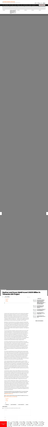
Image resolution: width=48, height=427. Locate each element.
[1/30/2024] (6, 8)
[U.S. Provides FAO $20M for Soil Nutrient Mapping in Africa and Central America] (34, 310)
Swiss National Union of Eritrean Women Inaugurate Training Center (41, 313)
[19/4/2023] (34, 8)
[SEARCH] (33, 2)
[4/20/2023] (27, 8)
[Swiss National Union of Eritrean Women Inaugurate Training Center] (34, 313)
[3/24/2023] (20, 8)
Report (27, 404)
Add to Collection (21, 404)
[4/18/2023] (42, 8)
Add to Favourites (13, 404)
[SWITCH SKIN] (37, 5)
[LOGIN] (46, 5)
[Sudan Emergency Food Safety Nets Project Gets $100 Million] (34, 317)
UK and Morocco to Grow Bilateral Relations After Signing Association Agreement (40, 306)
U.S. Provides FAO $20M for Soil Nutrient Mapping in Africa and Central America (41, 310)
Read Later (7, 404)
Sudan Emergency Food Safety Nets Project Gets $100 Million (41, 316)
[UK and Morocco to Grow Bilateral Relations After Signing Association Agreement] (34, 306)
